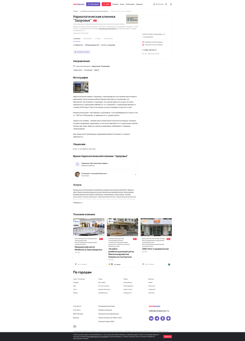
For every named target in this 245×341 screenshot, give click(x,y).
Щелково (151, 293)
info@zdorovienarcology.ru (154, 42)
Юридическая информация (108, 314)
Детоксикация (129, 192)
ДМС (107, 4)
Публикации (130, 4)
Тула (74, 289)
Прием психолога (112, 199)
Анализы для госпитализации (83, 190)
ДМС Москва (78, 314)
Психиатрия (88, 70)
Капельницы (99, 194)
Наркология (78, 70)
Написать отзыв (83, 52)
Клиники (115, 4)
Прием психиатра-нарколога (95, 199)
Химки (150, 282)
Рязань (75, 293)
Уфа (74, 286)
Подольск (151, 286)
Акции (122, 4)
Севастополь (127, 289)
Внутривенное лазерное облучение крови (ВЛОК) (110, 190)
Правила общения (105, 310)
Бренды (76, 318)
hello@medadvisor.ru (159, 311)
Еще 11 (97, 70)
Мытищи (151, 279)
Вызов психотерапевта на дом (113, 192)
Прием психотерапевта (127, 199)
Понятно (168, 336)
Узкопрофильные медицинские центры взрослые (89, 24)
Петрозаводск (128, 286)
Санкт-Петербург (79, 279)
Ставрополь (127, 293)
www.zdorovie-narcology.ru (108, 29)
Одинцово (151, 289)
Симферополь (103, 293)
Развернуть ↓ (78, 203)
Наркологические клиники (115, 24)
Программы (94, 4)
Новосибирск (127, 282)
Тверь (100, 279)
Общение (139, 4)
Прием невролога (79, 199)
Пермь (125, 279)
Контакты (76, 310)
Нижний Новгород (104, 289)
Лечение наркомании (90, 197)
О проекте (77, 306)
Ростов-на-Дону (103, 286)
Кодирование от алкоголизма (114, 194)
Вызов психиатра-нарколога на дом (90, 192)
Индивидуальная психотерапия (83, 194)
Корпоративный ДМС (106, 321)
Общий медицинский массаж (126, 197)
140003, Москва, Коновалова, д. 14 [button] (153, 34)
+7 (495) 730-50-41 (149, 50)
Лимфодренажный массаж (107, 197)
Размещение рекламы (106, 306)
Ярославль (102, 282)
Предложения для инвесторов (110, 318)
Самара (76, 282)
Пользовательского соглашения (97, 336)
